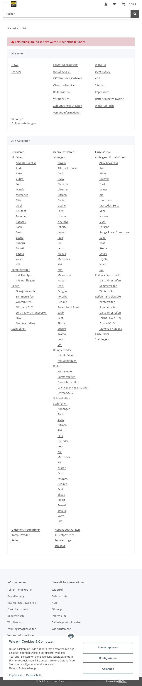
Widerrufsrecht (104, 105)
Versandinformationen (67, 112)
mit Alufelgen (24, 275)
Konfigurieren (108, 658)
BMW (19, 173)
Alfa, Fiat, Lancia (26, 162)
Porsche (21, 216)
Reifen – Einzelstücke (108, 275)
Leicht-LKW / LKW (110, 318)
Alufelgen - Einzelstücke (110, 157)
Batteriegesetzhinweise (109, 99)
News (14, 64)
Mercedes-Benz (109, 205)
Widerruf (100, 64)
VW (18, 264)
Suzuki (20, 248)
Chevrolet (64, 184)
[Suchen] (135, 14)
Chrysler (63, 189)
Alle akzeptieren (108, 647)
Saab (19, 227)
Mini (18, 200)
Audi (19, 168)
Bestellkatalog (61, 71)
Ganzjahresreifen (26, 291)
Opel (19, 205)
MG (60, 264)
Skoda (19, 237)
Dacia (61, 200)
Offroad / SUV (24, 307)
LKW (18, 318)
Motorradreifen (25, 323)
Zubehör (60, 545)
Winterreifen (24, 302)
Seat (18, 232)
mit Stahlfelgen (25, 280)
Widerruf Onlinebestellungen (23, 121)
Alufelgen (17, 157)
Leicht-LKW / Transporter (31, 312)
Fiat (60, 430)
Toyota (20, 253)
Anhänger (64, 409)
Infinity (62, 227)
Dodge (62, 205)
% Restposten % (65, 535)
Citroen (62, 195)
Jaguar (62, 232)
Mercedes (22, 195)
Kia (60, 243)
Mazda (20, 189)
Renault (21, 221)
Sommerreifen (25, 296)
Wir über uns (61, 99)
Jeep (60, 237)
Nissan (62, 280)
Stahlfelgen (18, 328)
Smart (61, 500)
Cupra (19, 178)
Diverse (104, 178)
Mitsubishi (64, 275)
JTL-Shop (122, 681)
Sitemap (100, 85)
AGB (97, 78)
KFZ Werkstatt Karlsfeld (67, 78)
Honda (62, 216)
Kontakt (16, 71)
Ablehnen (108, 668)
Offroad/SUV (65, 393)
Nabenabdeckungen (67, 529)
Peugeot (21, 211)
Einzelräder (102, 334)
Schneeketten (61, 398)
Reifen (15, 286)
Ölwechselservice (64, 85)
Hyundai (63, 221)
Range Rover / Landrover (114, 232)
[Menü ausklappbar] (5, 2)
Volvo (19, 259)
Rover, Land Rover (69, 307)
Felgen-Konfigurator (65, 64)
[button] (106, 4)
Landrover (105, 200)
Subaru (20, 243)
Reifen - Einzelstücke (108, 296)
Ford (18, 184)
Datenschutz (34, 675)
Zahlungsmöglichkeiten (67, 105)
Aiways (62, 162)
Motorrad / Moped (110, 328)
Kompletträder (20, 269)
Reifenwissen (61, 92)
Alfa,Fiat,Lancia (108, 162)
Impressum (15, 675)
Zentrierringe (63, 540)
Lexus (61, 248)
